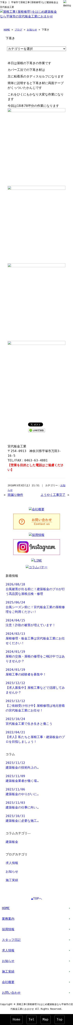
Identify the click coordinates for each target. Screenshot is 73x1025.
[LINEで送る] (36, 430)
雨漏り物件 (15, 495)
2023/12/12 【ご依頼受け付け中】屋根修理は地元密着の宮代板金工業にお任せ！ (35, 705)
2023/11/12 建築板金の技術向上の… (22, 765)
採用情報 (8, 929)
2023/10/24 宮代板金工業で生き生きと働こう (29, 721)
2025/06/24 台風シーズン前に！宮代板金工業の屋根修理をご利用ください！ (35, 607)
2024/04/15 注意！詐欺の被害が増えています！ (30, 623)
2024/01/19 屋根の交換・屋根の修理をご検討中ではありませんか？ (35, 656)
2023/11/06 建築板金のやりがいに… (22, 792)
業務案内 (8, 919)
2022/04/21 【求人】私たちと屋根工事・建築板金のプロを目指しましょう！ (35, 737)
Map (45, 1019)
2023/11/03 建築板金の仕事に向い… (22, 805)
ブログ (18, 29)
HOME (7, 29)
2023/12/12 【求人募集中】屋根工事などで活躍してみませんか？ (35, 687)
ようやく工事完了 (52, 495)
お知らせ (32, 29)
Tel (31, 1019)
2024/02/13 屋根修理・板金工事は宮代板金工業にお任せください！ (35, 638)
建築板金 (12, 842)
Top (59, 1019)
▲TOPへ (36, 898)
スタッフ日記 (11, 940)
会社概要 (8, 982)
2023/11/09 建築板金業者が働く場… (22, 778)
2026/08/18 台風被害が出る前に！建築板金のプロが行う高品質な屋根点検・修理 (35, 589)
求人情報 (12, 863)
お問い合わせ (11, 992)
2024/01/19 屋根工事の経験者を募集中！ (26, 672)
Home (16, 1019)
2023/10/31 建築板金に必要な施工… (22, 818)
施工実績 (12, 880)
